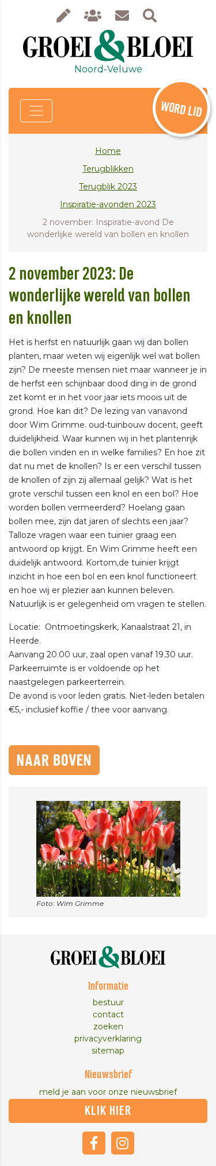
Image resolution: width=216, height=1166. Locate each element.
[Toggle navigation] (36, 110)
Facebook (93, 1143)
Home (108, 151)
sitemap (108, 1050)
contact (108, 1014)
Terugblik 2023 (108, 186)
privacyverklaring (108, 1038)
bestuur (108, 1002)
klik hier (108, 1111)
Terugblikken (108, 169)
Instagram (122, 1143)
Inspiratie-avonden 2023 (108, 204)
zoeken (108, 1026)
